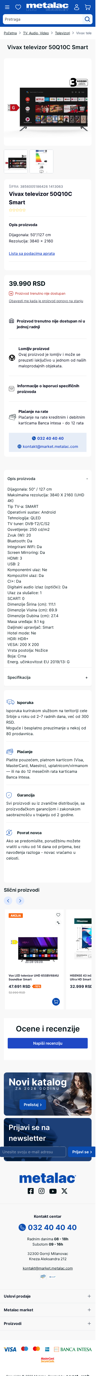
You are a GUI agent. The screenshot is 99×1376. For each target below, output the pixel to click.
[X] (65, 1188)
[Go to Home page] (47, 7)
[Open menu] (7, 7)
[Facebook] (31, 1188)
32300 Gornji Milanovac (47, 1251)
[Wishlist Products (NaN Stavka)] (18, 7)
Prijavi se (80, 1149)
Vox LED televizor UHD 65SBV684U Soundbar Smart (29, 975)
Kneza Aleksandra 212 (48, 1256)
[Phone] (22, 1224)
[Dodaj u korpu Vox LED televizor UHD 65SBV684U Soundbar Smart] (53, 999)
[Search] (87, 19)
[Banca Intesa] (73, 1346)
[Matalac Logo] (47, 1174)
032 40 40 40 (50, 438)
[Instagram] (42, 1188)
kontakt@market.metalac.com (50, 446)
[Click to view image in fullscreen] (48, 102)
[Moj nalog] (76, 7)
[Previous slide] (8, 900)
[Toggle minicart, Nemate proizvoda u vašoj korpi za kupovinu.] (88, 7)
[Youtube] (53, 1188)
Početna (10, 33)
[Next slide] (20, 900)
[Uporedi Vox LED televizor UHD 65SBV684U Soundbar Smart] (56, 923)
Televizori (62, 33)
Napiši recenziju (47, 1040)
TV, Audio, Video (36, 33)
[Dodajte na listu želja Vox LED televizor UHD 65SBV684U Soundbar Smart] (56, 915)
